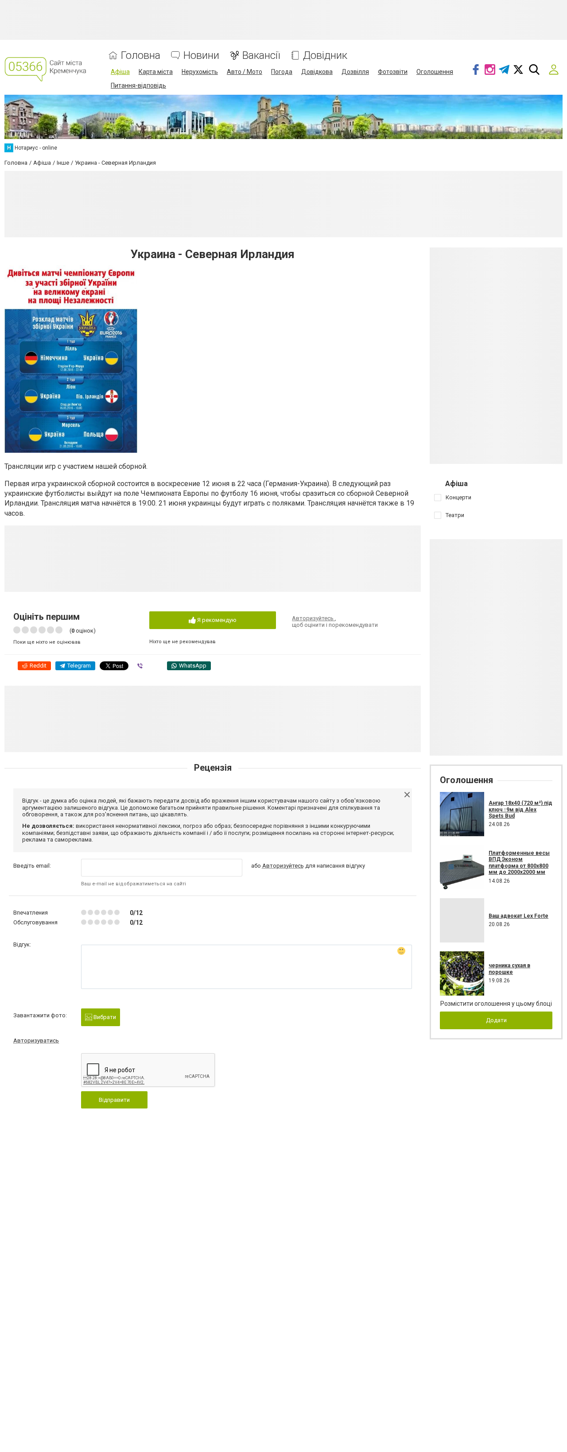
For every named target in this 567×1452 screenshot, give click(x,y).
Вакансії (261, 56)
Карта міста (156, 71)
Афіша (120, 71)
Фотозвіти (393, 71)
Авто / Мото (244, 71)
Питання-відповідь (138, 85)
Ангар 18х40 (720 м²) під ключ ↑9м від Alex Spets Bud (520, 809)
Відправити (114, 1100)
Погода (281, 71)
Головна (140, 56)
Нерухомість (200, 71)
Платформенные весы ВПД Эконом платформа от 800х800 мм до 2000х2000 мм (519, 862)
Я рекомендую (216, 620)
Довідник (325, 56)
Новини (201, 56)
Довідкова (317, 71)
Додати (496, 1020)
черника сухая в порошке (509, 968)
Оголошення (434, 71)
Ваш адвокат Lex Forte (518, 916)
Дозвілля (355, 71)
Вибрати (104, 1017)
